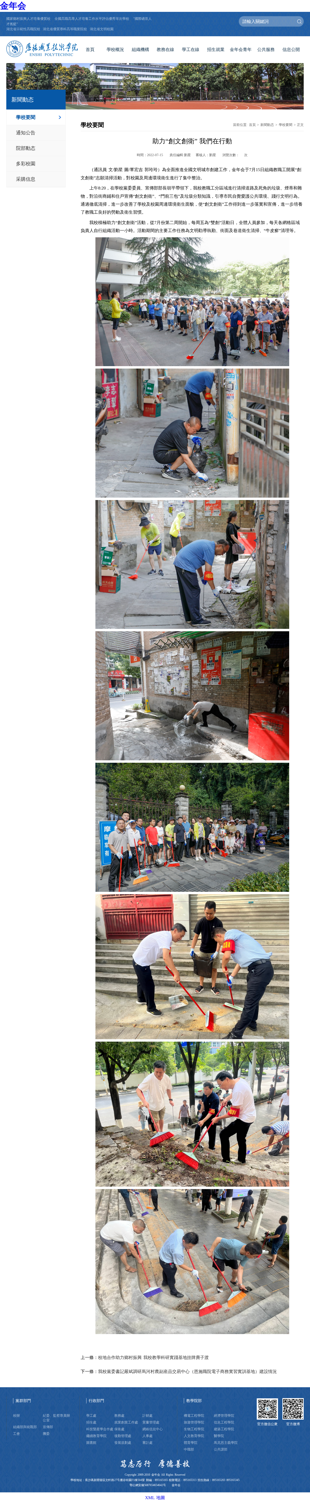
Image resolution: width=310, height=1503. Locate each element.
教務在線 (165, 49)
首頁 (90, 49)
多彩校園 (25, 163)
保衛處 (119, 1429)
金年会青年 (241, 49)
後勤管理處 (122, 1436)
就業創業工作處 (126, 1422)
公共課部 (220, 1449)
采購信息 (25, 179)
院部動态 (25, 148)
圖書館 (91, 1443)
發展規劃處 (122, 1443)
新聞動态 (267, 125)
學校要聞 (25, 117)
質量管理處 (150, 1422)
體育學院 (190, 1443)
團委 (46, 1434)
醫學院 (219, 1436)
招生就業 (216, 49)
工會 (16, 1434)
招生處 (91, 1422)
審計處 (147, 1443)
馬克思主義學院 (226, 1443)
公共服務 (266, 49)
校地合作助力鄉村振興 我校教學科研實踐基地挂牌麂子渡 (153, 1357)
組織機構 (140, 49)
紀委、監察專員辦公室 (56, 1418)
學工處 (91, 1415)
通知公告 (25, 132)
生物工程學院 (194, 1429)
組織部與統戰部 (25, 1427)
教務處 (119, 1415)
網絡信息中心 (152, 1429)
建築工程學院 (224, 1429)
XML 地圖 (155, 1497)
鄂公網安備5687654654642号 (148, 1485)
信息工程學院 (224, 1422)
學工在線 (190, 49)
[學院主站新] (42, 49)
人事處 (147, 1436)
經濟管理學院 (224, 1415)
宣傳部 (48, 1427)
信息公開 (291, 49)
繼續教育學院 (96, 1436)
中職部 (189, 1449)
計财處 (147, 1415)
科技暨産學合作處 (99, 1429)
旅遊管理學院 (194, 1422)
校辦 (16, 1415)
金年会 (13, 6)
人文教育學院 (194, 1436)
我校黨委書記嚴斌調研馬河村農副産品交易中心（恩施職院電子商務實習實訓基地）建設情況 (187, 1371)
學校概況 (115, 49)
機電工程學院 (194, 1415)
